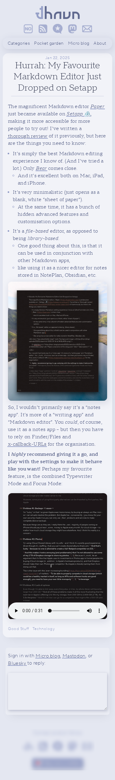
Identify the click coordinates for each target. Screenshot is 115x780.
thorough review (28, 136)
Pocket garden (48, 44)
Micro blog (79, 44)
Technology (44, 628)
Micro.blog (48, 656)
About (100, 44)
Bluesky (17, 663)
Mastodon (74, 656)
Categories (19, 44)
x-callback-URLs (27, 444)
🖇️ (78, 114)
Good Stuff (18, 628)
